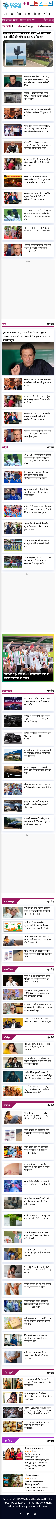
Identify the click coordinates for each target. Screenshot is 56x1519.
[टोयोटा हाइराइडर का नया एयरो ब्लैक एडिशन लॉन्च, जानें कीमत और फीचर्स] (13, 738)
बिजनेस (37, 13)
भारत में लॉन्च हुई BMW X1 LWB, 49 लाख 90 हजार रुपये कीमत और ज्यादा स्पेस (37, 701)
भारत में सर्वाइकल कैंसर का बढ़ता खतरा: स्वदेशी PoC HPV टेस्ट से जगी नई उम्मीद (36, 1235)
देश (12, 13)
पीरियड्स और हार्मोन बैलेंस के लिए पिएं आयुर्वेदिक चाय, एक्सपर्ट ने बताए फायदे (37, 1269)
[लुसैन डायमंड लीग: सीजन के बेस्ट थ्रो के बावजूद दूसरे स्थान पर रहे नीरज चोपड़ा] (13, 494)
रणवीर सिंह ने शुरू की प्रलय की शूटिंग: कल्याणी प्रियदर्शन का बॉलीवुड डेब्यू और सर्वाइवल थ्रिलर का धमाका (38, 1075)
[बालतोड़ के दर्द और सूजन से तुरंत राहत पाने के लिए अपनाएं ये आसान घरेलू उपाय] (13, 1169)
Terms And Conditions (39, 1502)
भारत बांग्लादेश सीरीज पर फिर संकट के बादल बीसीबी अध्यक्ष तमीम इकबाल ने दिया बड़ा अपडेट (37, 560)
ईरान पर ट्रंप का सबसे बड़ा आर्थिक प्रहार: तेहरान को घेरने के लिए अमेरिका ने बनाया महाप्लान (37, 196)
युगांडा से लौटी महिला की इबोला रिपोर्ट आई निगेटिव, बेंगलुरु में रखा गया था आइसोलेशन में (36, 1304)
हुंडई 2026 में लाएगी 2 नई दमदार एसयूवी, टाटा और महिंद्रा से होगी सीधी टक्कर (36, 804)
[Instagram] (45, 3)
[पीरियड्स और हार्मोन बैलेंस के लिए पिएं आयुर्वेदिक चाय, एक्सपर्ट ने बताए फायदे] (13, 1271)
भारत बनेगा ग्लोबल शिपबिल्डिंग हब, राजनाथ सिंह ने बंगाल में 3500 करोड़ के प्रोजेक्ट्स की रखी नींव (37, 128)
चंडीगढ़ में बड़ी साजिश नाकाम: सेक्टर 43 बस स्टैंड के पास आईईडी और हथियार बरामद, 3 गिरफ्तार (27, 34)
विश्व (19, 13)
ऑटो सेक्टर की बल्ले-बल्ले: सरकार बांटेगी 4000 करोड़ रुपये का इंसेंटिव (37, 786)
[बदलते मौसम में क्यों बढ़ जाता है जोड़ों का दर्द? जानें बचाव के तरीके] (13, 1289)
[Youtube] (36, 3)
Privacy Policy (15, 1506)
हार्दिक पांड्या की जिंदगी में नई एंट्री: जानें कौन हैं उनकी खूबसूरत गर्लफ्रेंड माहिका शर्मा (37, 1382)
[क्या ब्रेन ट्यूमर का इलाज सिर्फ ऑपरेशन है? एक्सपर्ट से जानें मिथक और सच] (13, 1254)
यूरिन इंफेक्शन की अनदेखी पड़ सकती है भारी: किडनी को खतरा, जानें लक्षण (36, 1355)
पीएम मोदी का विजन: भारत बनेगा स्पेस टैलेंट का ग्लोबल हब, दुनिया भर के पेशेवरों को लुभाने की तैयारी (37, 145)
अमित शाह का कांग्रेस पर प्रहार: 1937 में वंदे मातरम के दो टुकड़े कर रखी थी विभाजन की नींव (37, 993)
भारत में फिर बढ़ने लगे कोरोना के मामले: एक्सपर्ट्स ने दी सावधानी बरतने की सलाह (36, 1150)
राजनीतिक (8, 969)
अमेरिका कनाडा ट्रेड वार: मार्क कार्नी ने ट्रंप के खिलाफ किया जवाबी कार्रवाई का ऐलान (37, 247)
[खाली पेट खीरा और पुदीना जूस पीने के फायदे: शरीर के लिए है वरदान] (13, 1220)
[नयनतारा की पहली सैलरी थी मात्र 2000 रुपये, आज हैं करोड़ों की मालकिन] (13, 1048)
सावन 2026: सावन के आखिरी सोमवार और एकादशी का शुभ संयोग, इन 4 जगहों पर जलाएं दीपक (37, 179)
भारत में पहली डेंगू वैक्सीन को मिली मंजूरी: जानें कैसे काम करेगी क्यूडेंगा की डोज (38, 953)
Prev (5, 663)
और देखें (50, 323)
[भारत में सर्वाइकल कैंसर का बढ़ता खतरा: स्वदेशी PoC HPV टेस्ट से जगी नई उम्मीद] (13, 1237)
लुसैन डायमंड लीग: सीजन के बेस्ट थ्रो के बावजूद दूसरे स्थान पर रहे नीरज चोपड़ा (36, 492)
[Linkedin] (50, 3)
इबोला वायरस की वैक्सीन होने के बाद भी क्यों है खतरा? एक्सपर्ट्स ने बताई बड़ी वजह (37, 1321)
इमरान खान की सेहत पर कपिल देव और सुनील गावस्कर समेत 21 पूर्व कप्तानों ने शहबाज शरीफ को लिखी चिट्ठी (37, 81)
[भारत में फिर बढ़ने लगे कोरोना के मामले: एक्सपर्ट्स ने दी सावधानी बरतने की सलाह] (13, 1152)
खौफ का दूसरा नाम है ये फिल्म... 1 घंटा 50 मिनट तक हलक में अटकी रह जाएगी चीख (38, 1396)
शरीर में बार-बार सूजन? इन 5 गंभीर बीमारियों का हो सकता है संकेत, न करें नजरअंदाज (37, 1201)
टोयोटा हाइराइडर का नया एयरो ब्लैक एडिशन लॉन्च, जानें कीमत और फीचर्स (37, 735)
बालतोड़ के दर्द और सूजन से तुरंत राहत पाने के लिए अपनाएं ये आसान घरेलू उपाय (36, 1167)
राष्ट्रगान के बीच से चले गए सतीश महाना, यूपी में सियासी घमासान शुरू (37, 229)
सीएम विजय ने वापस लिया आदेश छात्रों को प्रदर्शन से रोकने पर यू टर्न (37, 1020)
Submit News (40, 1506)
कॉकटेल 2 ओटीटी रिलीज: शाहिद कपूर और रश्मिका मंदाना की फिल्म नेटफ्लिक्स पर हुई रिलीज (36, 1089)
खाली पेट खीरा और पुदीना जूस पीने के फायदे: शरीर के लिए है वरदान (37, 1217)
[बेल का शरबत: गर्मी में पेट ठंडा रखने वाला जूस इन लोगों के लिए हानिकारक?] (13, 1426)
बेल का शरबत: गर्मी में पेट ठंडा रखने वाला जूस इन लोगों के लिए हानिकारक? (37, 1425)
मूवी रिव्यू (8, 1440)
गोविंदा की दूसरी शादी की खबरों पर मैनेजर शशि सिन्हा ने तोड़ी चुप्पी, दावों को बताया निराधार (37, 1061)
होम (5, 13)
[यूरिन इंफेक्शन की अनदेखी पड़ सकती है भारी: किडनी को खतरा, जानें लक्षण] (13, 1357)
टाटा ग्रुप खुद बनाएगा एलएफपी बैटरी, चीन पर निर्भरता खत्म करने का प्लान (37, 770)
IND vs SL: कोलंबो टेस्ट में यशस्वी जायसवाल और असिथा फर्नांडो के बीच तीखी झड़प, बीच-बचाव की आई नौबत (37, 215)
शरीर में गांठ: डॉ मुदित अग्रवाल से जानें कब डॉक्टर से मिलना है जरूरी (37, 1183)
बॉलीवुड (7, 1037)
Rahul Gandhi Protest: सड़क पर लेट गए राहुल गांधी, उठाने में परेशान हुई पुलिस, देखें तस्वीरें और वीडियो (38, 1410)
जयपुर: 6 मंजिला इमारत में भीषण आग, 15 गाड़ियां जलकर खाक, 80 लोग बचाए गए (37, 96)
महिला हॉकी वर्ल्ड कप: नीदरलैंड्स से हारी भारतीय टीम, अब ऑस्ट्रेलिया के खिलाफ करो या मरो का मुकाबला (37, 509)
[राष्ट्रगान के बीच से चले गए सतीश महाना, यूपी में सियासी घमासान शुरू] (13, 232)
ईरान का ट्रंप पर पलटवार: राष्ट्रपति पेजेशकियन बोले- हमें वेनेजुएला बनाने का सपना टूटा (37, 112)
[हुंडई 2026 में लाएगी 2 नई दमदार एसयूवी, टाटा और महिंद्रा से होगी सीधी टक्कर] (13, 806)
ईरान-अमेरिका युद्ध (25, 26)
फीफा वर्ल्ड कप (44, 26)
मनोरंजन (47, 13)
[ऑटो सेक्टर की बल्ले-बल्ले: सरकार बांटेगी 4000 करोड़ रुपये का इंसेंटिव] (13, 789)
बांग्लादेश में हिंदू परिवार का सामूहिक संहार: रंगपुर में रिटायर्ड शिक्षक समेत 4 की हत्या (37, 162)
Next (51, 663)
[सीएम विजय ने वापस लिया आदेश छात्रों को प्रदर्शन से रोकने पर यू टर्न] (13, 1022)
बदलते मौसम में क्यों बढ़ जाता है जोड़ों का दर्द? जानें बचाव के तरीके (37, 1285)
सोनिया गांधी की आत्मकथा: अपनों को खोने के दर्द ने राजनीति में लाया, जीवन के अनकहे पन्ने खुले (38, 1007)
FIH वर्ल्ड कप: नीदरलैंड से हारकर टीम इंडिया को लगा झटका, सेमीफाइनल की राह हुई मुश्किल (36, 475)
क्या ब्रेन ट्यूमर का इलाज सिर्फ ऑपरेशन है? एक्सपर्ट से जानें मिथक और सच (37, 1252)
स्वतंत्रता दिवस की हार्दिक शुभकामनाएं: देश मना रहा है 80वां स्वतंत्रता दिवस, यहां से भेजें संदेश (36, 925)
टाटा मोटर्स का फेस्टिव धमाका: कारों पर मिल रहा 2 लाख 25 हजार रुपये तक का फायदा (37, 753)
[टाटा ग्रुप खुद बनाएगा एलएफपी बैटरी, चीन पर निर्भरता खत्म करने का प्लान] (13, 772)
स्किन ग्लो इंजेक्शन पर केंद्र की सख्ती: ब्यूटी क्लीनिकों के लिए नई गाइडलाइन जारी (36, 1338)
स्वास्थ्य (7, 1105)
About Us (9, 1502)
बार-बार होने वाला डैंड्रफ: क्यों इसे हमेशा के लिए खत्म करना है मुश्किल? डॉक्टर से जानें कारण (37, 911)
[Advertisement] (28, 290)
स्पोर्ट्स (27, 13)
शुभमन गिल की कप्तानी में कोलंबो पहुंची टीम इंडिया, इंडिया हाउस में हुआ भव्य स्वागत (36, 526)
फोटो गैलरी (8, 1372)
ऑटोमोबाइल (7, 690)
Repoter (27, 1506)
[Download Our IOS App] (28, 3)
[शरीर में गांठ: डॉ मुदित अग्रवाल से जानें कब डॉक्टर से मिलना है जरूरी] (13, 1186)
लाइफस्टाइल (9, 901)
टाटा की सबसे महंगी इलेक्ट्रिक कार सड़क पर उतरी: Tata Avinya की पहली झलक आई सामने (37, 821)
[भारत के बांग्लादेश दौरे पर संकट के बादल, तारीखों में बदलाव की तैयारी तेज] (13, 545)
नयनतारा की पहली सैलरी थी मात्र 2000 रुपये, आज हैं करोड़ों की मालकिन (37, 1046)
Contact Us (21, 1502)
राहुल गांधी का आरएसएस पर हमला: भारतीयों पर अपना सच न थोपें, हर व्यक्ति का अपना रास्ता (37, 978)
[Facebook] (32, 3)
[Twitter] (41, 3)
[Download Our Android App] (24, 3)
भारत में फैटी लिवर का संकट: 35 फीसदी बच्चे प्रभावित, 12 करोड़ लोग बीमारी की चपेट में (38, 939)
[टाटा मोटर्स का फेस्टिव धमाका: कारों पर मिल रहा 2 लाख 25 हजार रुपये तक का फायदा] (13, 755)
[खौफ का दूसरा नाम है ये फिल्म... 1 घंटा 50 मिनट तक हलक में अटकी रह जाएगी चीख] (13, 1397)
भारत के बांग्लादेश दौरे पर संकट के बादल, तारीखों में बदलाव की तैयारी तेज (36, 543)
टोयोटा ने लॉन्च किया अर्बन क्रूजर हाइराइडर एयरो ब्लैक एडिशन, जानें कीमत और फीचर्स (37, 718)
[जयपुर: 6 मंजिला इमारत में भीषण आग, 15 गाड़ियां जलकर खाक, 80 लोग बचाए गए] (13, 97)
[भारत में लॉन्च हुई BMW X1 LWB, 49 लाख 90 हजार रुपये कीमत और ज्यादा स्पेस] (13, 703)
